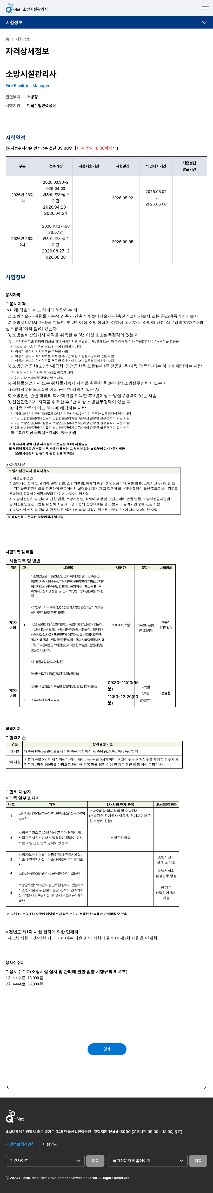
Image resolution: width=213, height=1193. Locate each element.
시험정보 (14, 22)
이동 (95, 1160)
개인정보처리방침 (20, 1144)
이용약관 (50, 1144)
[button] (205, 1087)
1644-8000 (119, 1131)
